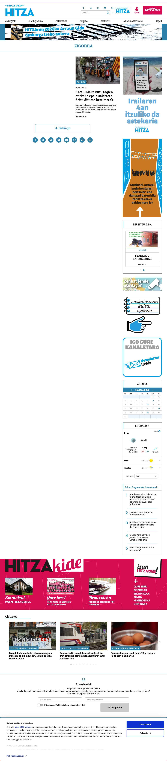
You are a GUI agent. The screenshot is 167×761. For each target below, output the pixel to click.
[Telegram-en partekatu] (66, 140)
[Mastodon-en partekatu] (50, 140)
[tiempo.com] (159, 431)
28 (148, 412)
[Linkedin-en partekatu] (82, 140)
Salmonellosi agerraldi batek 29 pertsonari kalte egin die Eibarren (133, 654)
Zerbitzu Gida (142, 224)
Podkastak (61, 21)
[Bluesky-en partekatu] (58, 140)
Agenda (84, 21)
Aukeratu (144, 733)
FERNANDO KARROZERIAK (142, 257)
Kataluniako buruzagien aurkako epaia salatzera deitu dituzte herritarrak (94, 96)
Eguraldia (142, 425)
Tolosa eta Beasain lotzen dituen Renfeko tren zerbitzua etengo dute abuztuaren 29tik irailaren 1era (82, 656)
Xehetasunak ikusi (15, 756)
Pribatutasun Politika (53, 705)
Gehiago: (130, 476)
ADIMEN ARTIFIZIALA (133, 21)
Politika (81, 82)
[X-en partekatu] (43, 140)
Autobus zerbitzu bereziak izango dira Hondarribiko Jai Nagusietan (143, 524)
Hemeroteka (141, 600)
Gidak (159, 21)
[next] (153, 390)
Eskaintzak (141, 593)
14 (148, 405)
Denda (137, 597)
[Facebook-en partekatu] (35, 140)
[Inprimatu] (90, 140)
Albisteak (10, 21)
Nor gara (140, 604)
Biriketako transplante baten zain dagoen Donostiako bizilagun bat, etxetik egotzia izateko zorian (30, 656)
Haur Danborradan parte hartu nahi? (142, 548)
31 (149, 397)
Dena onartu (145, 724)
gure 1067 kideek (23, 727)
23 (159, 409)
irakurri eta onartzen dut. (64, 705)
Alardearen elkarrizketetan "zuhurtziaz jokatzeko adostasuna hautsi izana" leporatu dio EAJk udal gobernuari (143, 499)
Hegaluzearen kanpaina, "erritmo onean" (141, 513)
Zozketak (105, 21)
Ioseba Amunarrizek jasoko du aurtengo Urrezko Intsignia (140, 537)
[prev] (131, 390)
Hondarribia (81, 87)
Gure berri (140, 586)
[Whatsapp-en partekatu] (74, 140)
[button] (146, 476)
